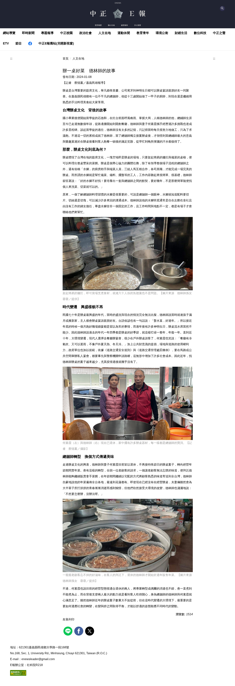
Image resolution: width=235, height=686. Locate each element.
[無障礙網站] (18, 672)
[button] (222, 8)
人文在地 (104, 33)
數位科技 (200, 33)
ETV (6, 43)
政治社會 (85, 33)
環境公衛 (162, 33)
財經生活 (181, 33)
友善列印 (68, 619)
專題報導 (47, 33)
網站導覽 (9, 33)
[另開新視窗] (30, 44)
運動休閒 (124, 33)
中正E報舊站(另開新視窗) (56, 43)
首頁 (65, 58)
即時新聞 (28, 33)
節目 (18, 43)
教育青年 (143, 33)
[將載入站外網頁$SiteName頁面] (68, 631)
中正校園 (66, 33)
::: (11, 58)
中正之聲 (219, 33)
